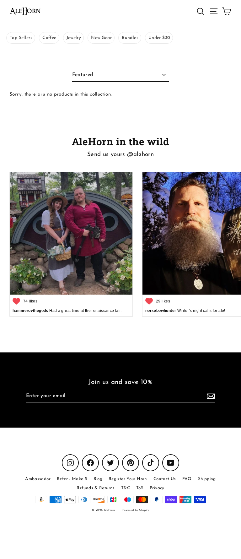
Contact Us (164, 479)
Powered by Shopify (135, 510)
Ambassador (38, 479)
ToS (139, 488)
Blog (98, 479)
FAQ (187, 479)
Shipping (207, 479)
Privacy (157, 488)
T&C (125, 488)
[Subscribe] (210, 396)
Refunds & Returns (96, 488)
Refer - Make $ (72, 479)
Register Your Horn (128, 479)
